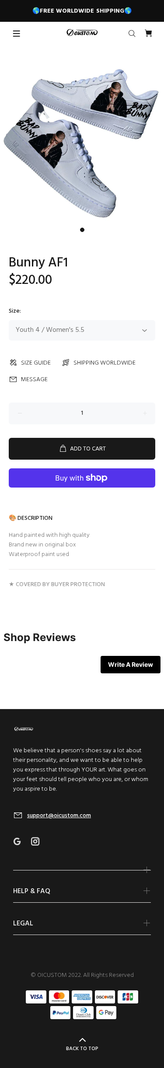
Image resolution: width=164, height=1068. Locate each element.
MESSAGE (34, 380)
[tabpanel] (82, 141)
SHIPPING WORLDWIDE (104, 363)
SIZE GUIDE (36, 363)
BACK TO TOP (82, 1048)
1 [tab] (82, 230)
